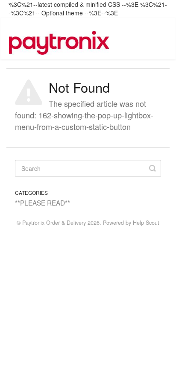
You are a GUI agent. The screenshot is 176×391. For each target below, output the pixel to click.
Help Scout (146, 222)
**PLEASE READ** (42, 202)
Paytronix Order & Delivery (54, 222)
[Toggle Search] (152, 168)
